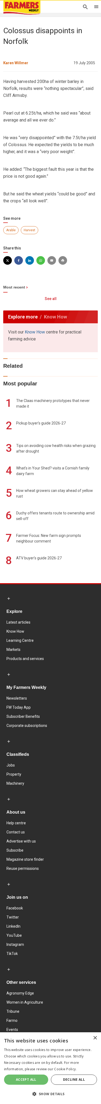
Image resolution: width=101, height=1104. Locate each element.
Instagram (15, 944)
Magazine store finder (25, 859)
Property (13, 774)
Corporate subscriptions (26, 725)
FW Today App (18, 707)
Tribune (12, 1011)
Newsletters (16, 698)
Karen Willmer (15, 63)
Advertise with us (21, 841)
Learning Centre (20, 640)
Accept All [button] (26, 1079)
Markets (13, 649)
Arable (11, 230)
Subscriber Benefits (23, 716)
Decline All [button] (74, 1079)
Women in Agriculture (24, 1002)
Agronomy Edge (20, 993)
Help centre (16, 823)
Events (12, 1029)
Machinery (15, 783)
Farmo (12, 1020)
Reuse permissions (22, 868)
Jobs (10, 765)
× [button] (95, 1038)
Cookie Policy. (65, 1069)
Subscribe (14, 850)
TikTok (12, 953)
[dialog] (50, 1068)
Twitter (12, 917)
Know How (35, 332)
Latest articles (18, 622)
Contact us (15, 832)
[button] (50, 1094)
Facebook (14, 908)
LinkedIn (13, 926)
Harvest (29, 230)
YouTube (14, 935)
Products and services (25, 659)
